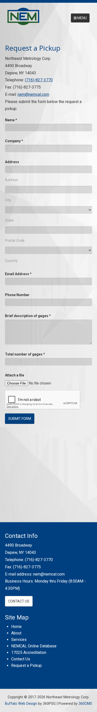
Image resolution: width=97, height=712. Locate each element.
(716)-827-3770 (39, 80)
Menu (82, 18)
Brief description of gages (28, 316)
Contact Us (18, 601)
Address (12, 162)
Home (16, 626)
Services (19, 639)
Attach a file (14, 375)
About (16, 633)
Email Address (18, 274)
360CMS (85, 704)
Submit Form (19, 419)
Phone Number (17, 295)
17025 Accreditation (28, 652)
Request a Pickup (26, 665)
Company (14, 141)
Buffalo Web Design (21, 704)
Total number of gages (25, 354)
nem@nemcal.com (33, 94)
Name (11, 120)
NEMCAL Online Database (33, 646)
